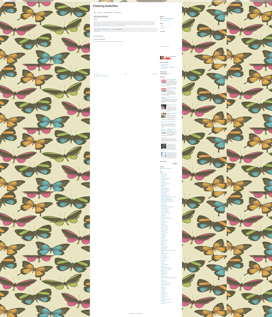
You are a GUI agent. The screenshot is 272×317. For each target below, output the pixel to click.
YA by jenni (163, 182)
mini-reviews (163, 253)
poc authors (163, 273)
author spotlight (164, 188)
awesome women (164, 189)
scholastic (163, 281)
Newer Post (96, 73)
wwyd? (162, 303)
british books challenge (165, 199)
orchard (162, 260)
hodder (162, 237)
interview (163, 243)
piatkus (162, 270)
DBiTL (162, 176)
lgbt (162, 244)
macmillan (163, 248)
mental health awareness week (167, 250)
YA (161, 180)
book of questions (164, 195)
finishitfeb (163, 224)
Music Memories (164, 178)
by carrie (162, 202)
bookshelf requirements (165, 198)
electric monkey (164, 217)
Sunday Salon (164, 179)
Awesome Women (117, 12)
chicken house (164, 208)
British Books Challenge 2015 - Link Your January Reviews (172, 88)
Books (162, 175)
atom (162, 186)
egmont (162, 215)
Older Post (155, 73)
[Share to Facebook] (119, 29)
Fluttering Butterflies (105, 6)
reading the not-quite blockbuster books (168, 277)
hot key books (163, 240)
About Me (100, 12)
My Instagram (163, 65)
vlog (162, 297)
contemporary (163, 209)
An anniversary (164, 137)
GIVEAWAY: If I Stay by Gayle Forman (171, 130)
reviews (162, 280)
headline (163, 234)
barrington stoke (164, 191)
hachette (162, 231)
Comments (164, 27)
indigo (162, 241)
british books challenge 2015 (166, 201)
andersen (163, 185)
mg (161, 251)
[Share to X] (118, 29)
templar (162, 287)
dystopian (163, 214)
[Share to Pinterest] (121, 29)
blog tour (163, 192)
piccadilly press (164, 271)
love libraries (163, 245)
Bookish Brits (163, 68)
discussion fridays (164, 212)
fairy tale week (164, 221)
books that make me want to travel (167, 196)
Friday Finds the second (171, 152)
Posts (163, 25)
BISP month (163, 173)
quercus (162, 274)
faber (162, 219)
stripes (162, 286)
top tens (162, 288)
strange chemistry (164, 284)
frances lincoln (164, 225)
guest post (163, 228)
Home (95, 12)
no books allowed (164, 257)
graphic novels (164, 227)
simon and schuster (165, 283)
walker (162, 300)
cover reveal (163, 211)
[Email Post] (113, 29)
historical (163, 235)
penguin (162, 266)
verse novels (163, 296)
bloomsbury (163, 193)
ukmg (162, 290)
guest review (163, 230)
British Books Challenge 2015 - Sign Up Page (171, 80)
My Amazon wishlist (165, 64)
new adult (163, 256)
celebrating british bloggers (166, 206)
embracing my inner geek (166, 218)
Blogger (141, 313)
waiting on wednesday (165, 299)
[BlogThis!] (117, 29)
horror (162, 238)
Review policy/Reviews (107, 12)
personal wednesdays (165, 267)
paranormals (163, 264)
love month (163, 247)
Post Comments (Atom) (103, 75)
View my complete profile (165, 20)
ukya (162, 291)
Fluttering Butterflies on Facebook (167, 67)
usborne (162, 294)
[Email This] (115, 29)
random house (164, 276)
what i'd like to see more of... (166, 301)
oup (162, 263)
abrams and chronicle (165, 183)
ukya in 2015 (163, 293)
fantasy (162, 222)
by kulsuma (163, 205)
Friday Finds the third (171, 144)
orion (162, 261)
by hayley (163, 204)
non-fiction (163, 259)
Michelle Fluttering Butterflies (167, 18)
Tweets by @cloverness (164, 46)
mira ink (162, 254)
